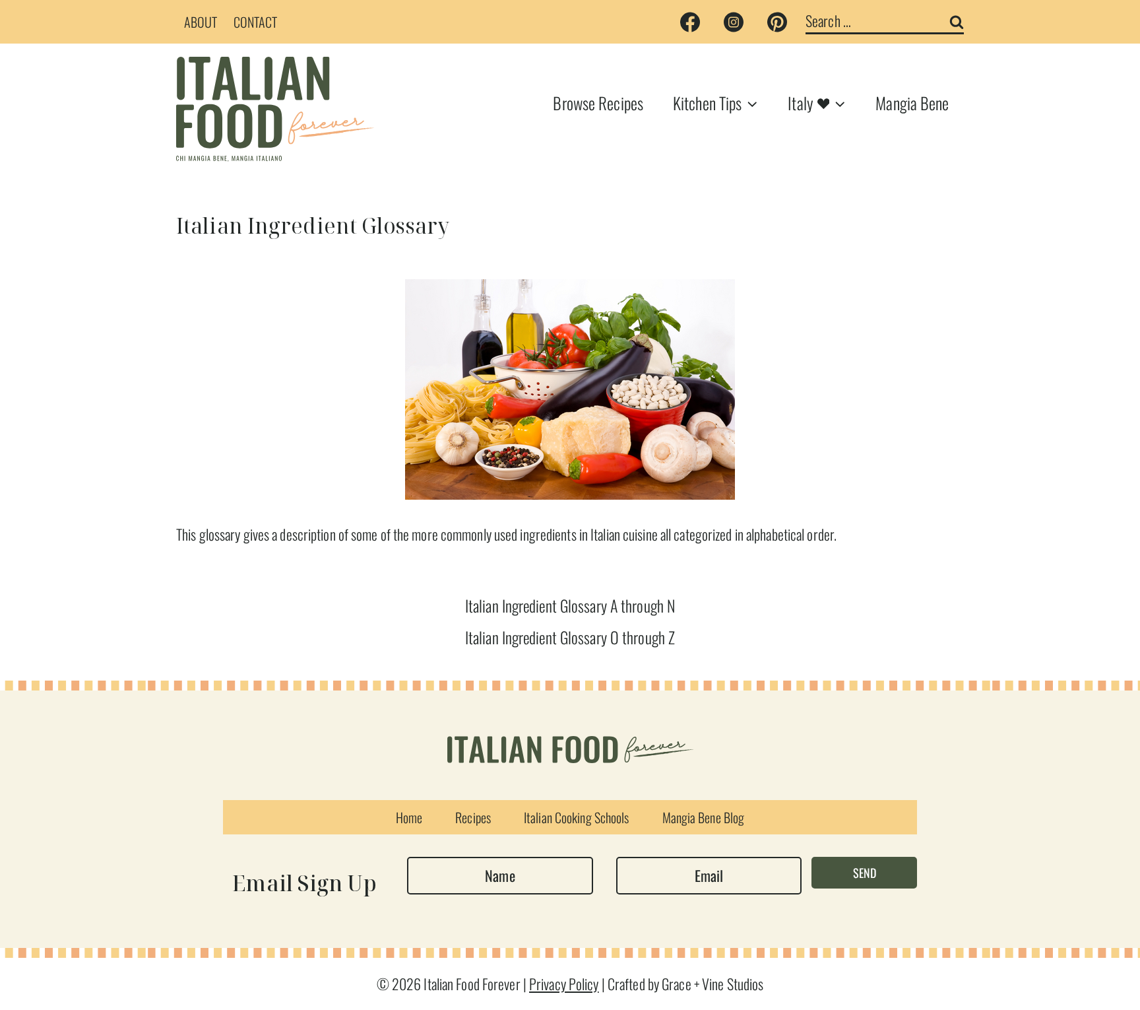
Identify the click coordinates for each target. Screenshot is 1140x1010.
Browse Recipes (598, 102)
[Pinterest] (777, 22)
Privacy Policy (564, 983)
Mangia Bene (912, 102)
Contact (256, 22)
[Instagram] (733, 22)
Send (864, 872)
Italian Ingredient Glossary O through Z (570, 637)
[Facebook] (690, 22)
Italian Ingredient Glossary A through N (570, 605)
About (201, 22)
